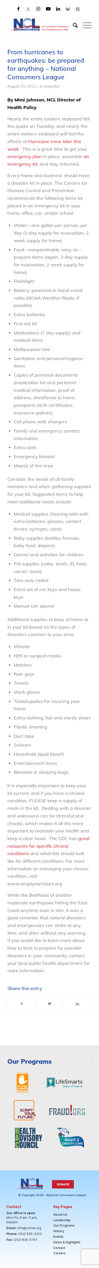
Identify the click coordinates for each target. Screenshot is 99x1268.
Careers (59, 1253)
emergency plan (24, 156)
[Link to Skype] (68, 9)
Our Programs (64, 1225)
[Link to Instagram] (38, 9)
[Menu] (85, 25)
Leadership (62, 1220)
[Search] (73, 25)
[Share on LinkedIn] (77, 1004)
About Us (60, 1214)
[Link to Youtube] (48, 9)
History (58, 1231)
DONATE (63, 1184)
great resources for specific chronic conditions (48, 846)
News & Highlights (66, 1242)
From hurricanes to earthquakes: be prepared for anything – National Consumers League (45, 64)
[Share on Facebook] (22, 1004)
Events (58, 1237)
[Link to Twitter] (28, 9)
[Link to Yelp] (78, 9)
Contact (59, 1248)
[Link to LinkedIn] (58, 9)
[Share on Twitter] (49, 1004)
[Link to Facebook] (18, 9)
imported (51, 86)
